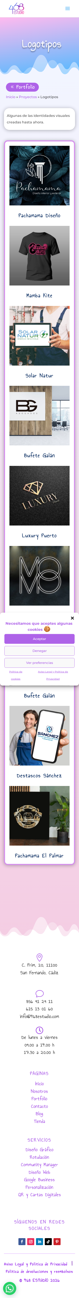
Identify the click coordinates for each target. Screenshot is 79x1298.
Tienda (39, 1121)
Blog (39, 1113)
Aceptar (39, 639)
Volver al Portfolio (43, 878)
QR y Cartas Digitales (39, 1194)
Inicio (10, 97)
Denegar (39, 651)
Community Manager (39, 1164)
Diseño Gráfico (40, 1149)
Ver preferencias (39, 663)
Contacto (39, 1106)
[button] (72, 618)
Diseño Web (39, 1172)
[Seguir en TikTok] (48, 1241)
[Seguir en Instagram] (30, 1241)
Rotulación (39, 1157)
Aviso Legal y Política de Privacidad (35, 1264)
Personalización (39, 1187)
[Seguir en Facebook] (21, 1241)
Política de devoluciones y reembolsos (39, 1271)
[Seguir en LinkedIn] (39, 1241)
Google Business (39, 1179)
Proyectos (28, 97)
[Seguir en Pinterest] (57, 1241)
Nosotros (39, 1091)
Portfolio (25, 87)
